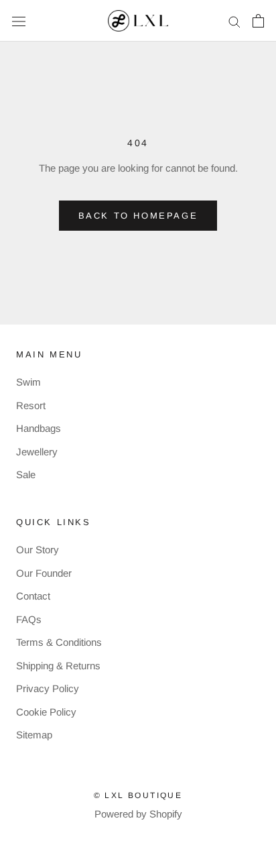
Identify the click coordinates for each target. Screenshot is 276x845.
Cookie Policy (46, 712)
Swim (28, 382)
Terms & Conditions (59, 642)
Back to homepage (138, 216)
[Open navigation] (18, 20)
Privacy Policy (47, 688)
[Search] (234, 21)
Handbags (38, 428)
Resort (31, 405)
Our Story (37, 549)
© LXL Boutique (138, 795)
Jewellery (37, 451)
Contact (33, 596)
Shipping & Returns (58, 665)
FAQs (29, 619)
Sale (26, 474)
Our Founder (44, 573)
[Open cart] (258, 20)
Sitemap (34, 734)
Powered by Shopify (138, 814)
